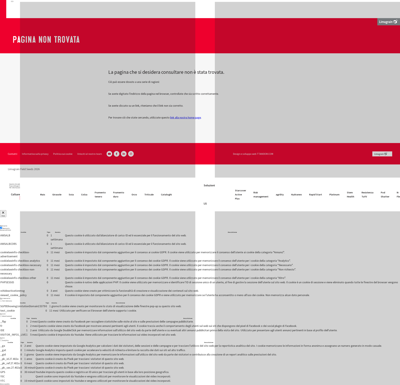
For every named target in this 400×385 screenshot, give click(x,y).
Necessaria (6, 228)
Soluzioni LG (209, 194)
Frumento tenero (100, 194)
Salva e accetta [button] (5, 384)
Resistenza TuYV (367, 194)
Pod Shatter (385, 194)
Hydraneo (296, 194)
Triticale (149, 194)
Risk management (260, 194)
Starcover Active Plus (240, 194)
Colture (15, 194)
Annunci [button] (3, 314)
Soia (71, 194)
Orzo (134, 194)
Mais (42, 194)
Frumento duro (118, 194)
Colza (84, 194)
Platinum (334, 194)
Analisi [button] (2, 338)
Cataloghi (166, 194)
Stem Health (350, 194)
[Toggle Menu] (12, 1)
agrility (280, 194)
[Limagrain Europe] (388, 21)
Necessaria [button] (3, 226)
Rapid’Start (315, 194)
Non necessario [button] (5, 298)
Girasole (56, 194)
